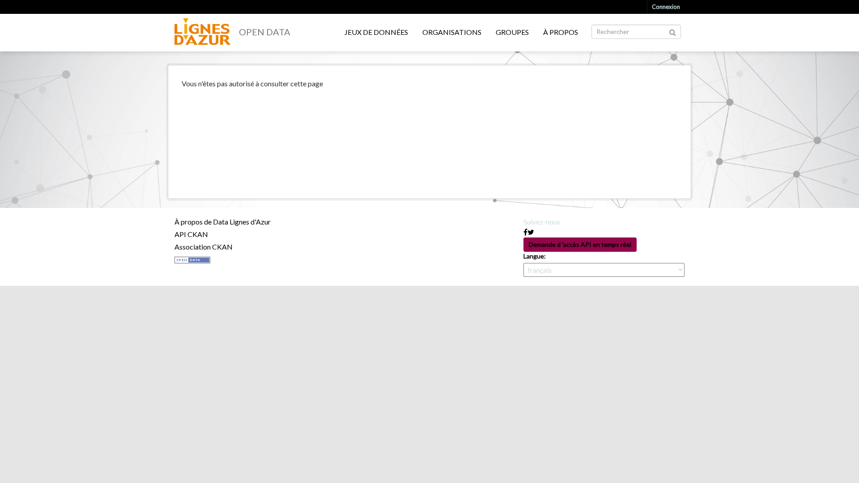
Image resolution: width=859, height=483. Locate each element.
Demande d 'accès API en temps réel (580, 244)
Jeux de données (376, 32)
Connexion (666, 6)
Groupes (512, 32)
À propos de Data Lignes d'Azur (222, 221)
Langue (533, 256)
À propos (560, 32)
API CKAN (191, 234)
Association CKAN (203, 246)
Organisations (451, 32)
